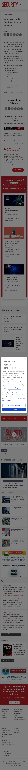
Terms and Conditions (14, 389)
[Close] (25, 359)
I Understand (14, 409)
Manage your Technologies (14, 405)
